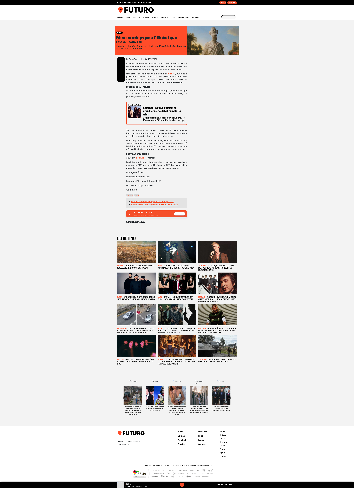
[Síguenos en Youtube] (230, 9)
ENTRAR (223, 3)
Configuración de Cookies (178, 465)
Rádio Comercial (213, 478)
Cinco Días (181, 473)
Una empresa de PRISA (139, 472)
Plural (172, 478)
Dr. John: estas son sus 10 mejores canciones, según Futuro (152, 201)
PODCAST (148, 2)
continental (188, 473)
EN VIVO (124, 2)
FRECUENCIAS (141, 2)
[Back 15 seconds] (177, 485)
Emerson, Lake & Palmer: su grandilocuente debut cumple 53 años (154, 204)
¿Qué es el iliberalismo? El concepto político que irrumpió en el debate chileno (221, 408)
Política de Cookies (166, 465)
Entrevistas (164, 17)
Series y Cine (136, 17)
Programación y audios (225, 484)
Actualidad (146, 17)
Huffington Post (158, 473)
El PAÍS (156, 471)
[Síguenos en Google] (215, 9)
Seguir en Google (179, 214)
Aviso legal (145, 465)
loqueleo (196, 478)
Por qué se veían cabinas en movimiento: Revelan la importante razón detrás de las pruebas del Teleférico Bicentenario (132, 410)
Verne (198, 473)
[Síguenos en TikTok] (221, 9)
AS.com (197, 471)
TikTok (222, 438)
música (137, 195)
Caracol (210, 471)
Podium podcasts (154, 476)
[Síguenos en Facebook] (224, 9)
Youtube (222, 449)
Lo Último (120, 17)
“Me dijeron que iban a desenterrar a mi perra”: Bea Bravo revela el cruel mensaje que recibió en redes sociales (199, 409)
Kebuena (210, 473)
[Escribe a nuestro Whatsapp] (236, 9)
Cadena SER (191, 471)
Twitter (222, 445)
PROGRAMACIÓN (131, 2)
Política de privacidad (154, 465)
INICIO (119, 2)
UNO (168, 473)
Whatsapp (223, 456)
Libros (200, 436)
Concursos (195, 17)
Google (222, 431)
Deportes (155, 17)
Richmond (154, 478)
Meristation (205, 478)
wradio (174, 473)
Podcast (201, 440)
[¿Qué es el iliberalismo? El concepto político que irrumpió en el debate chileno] (221, 395)
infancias (171, 73)
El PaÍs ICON (180, 478)
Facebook (223, 442)
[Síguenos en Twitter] (227, 9)
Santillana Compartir (183, 471)
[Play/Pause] (182, 485)
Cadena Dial (204, 473)
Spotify (222, 453)
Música (128, 17)
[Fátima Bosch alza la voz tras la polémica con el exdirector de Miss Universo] (155, 395)
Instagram (223, 435)
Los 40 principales (164, 471)
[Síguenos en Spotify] (233, 9)
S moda (188, 478)
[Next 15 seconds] (186, 485)
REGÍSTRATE (232, 3)
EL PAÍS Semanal (193, 473)
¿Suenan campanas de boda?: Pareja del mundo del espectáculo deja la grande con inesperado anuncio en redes (177, 410)
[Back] (173, 485)
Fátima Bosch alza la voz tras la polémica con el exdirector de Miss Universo (155, 408)
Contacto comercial (124, 444)
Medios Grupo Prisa (139, 477)
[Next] (191, 485)
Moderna (164, 478)
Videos (173, 17)
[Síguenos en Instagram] (218, 9)
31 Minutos (130, 195)
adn (204, 471)
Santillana (173, 471)
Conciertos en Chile (183, 17)
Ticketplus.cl (139, 157)
